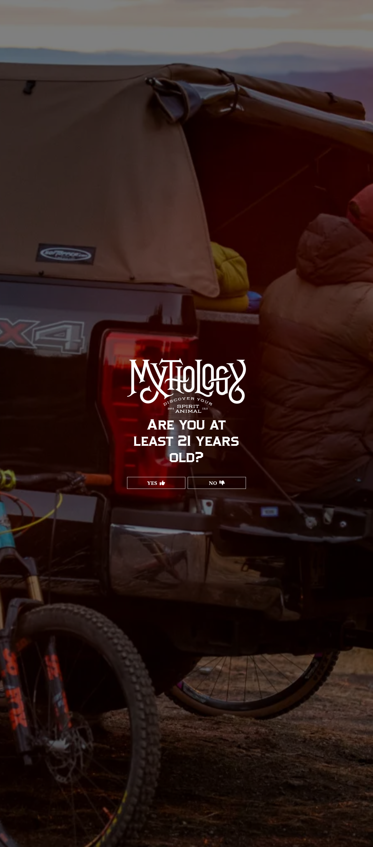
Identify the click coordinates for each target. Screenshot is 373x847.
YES (152, 482)
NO (213, 482)
